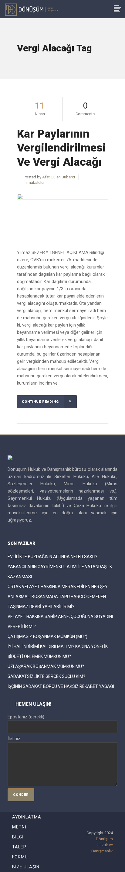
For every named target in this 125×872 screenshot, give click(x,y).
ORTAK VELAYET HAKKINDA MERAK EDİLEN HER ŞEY (58, 586)
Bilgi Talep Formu (20, 847)
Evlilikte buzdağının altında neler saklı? (52, 556)
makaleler (36, 182)
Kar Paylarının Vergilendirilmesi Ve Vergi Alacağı (61, 147)
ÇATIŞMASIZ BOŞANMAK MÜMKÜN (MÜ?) (47, 636)
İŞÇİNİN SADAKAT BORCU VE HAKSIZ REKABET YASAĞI (61, 686)
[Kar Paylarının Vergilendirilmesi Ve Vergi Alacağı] (62, 216)
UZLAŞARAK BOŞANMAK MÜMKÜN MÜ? (46, 666)
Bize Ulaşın (25, 866)
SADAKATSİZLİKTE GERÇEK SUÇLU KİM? (46, 676)
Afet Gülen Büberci (58, 177)
